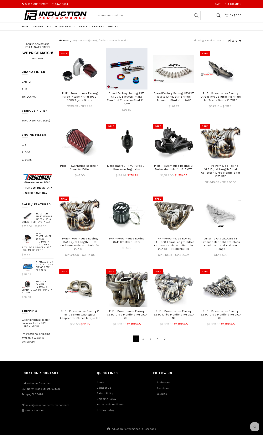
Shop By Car (41, 26)
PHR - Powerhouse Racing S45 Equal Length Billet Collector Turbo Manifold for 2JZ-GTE (79, 244)
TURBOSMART (30, 96)
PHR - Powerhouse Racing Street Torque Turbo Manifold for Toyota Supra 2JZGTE (220, 96)
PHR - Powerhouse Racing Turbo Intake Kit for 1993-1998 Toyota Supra (80, 96)
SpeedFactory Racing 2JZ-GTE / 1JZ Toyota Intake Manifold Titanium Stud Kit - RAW (127, 98)
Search (196, 15)
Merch (112, 26)
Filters (232, 40)
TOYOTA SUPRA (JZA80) (36, 120)
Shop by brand (63, 26)
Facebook (163, 388)
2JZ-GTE (27, 159)
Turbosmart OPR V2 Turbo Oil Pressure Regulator (127, 167)
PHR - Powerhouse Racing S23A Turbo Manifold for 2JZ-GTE (221, 314)
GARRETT (27, 81)
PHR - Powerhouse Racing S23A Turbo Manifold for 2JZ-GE (174, 314)
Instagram (163, 382)
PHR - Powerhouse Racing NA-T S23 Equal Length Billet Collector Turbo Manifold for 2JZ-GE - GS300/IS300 (173, 244)
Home (25, 26)
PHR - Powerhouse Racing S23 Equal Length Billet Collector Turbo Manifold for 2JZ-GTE (220, 171)
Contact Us (104, 387)
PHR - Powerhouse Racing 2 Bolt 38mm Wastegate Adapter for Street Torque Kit (80, 314)
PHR (24, 89)
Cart (217, 4)
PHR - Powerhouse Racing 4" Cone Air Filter (80, 167)
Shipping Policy (106, 399)
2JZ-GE (26, 152)
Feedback (150, 429)
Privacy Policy (105, 410)
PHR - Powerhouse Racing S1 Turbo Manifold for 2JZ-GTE (173, 167)
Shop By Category (90, 26)
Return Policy (105, 393)
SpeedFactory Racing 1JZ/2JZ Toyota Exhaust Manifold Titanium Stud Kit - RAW (174, 96)
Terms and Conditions (110, 404)
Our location (233, 4)
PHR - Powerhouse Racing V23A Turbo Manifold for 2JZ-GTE (127, 314)
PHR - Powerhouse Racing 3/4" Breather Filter (127, 240)
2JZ (24, 144)
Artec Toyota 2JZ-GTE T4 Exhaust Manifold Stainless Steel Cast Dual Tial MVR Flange (220, 244)
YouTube (162, 394)
